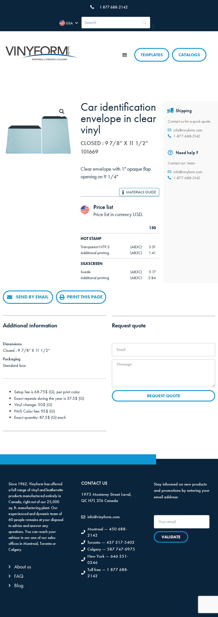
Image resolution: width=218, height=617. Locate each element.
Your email (164, 512)
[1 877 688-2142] (92, 7)
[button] (125, 54)
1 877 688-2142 (114, 7)
